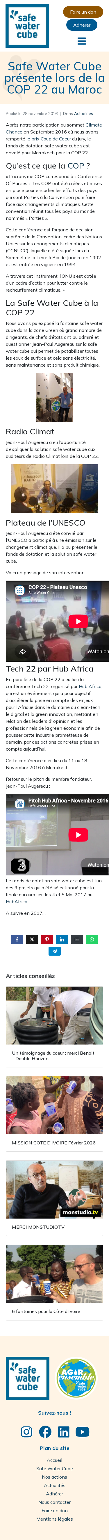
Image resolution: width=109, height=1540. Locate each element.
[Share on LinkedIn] (62, 939)
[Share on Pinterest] (47, 939)
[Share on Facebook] (17, 939)
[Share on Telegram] (55, 951)
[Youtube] (82, 1432)
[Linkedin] (64, 1432)
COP (75, 165)
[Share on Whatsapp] (92, 939)
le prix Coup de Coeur (48, 139)
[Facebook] (45, 1432)
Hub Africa (90, 686)
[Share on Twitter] (32, 939)
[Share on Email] (77, 939)
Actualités (83, 113)
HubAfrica (16, 901)
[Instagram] (26, 1432)
